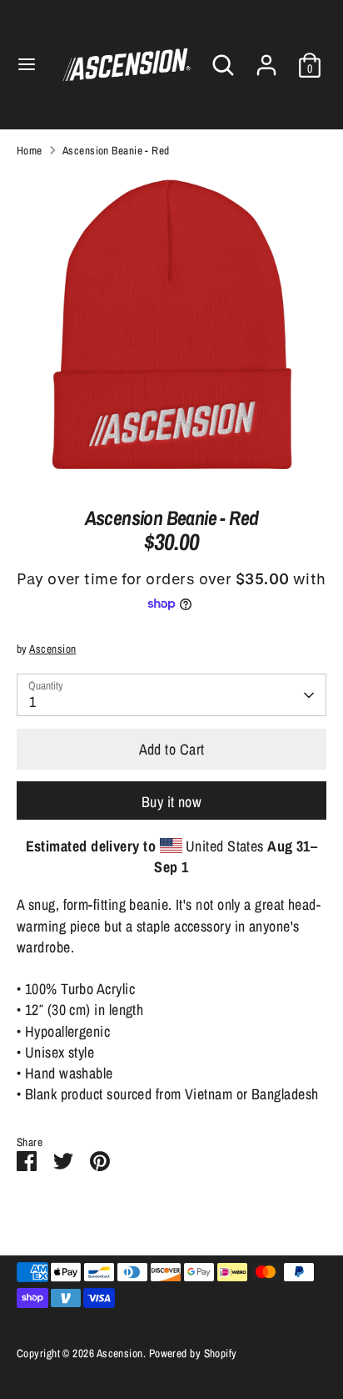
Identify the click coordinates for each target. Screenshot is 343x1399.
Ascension (52, 648)
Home (29, 150)
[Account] (266, 58)
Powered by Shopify (193, 1353)
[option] (171, 326)
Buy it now (172, 801)
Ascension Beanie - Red (116, 150)
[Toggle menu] (26, 65)
